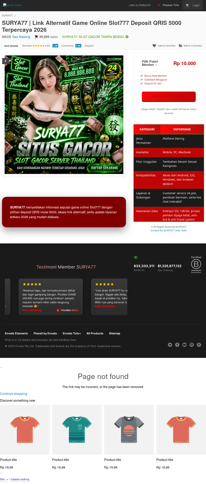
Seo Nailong (21, 36)
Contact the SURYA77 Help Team (169, 230)
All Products (95, 333)
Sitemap (114, 333)
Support (89, 45)
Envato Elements (16, 333)
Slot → (4, 479)
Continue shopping (13, 393)
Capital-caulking (20, 479)
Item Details (11, 46)
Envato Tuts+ (72, 333)
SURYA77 (7, 15)
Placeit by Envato (45, 333)
